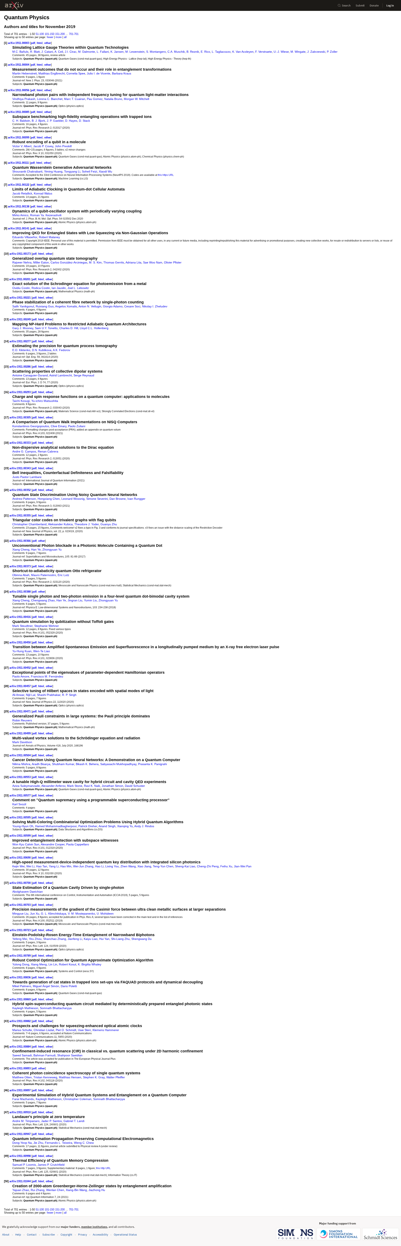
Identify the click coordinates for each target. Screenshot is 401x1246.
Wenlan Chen (55, 1190)
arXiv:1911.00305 (20, 417)
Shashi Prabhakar (48, 694)
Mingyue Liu (20, 913)
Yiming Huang (53, 171)
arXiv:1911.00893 (20, 1068)
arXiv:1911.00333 (20, 442)
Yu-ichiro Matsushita (44, 401)
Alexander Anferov (53, 785)
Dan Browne (117, 498)
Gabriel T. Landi (73, 1121)
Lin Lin (52, 964)
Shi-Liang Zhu (120, 939)
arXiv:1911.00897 (20, 1090)
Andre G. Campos (24, 451)
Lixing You (112, 866)
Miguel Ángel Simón (46, 986)
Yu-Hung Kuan (22, 651)
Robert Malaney (49, 237)
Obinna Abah (20, 575)
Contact (32, 1234)
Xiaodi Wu (105, 171)
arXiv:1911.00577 (20, 795)
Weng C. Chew (84, 1142)
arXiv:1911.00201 (20, 279)
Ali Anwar (18, 694)
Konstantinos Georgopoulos (30, 426)
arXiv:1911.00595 (20, 817)
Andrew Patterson (24, 498)
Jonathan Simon (112, 785)
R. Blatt (35, 51)
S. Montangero (156, 51)
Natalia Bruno (113, 99)
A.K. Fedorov (61, 350)
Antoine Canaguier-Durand (30, 375)
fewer (50, 37)
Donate (374, 5)
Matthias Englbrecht (51, 73)
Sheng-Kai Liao (185, 866)
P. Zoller (332, 51)
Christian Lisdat (44, 1030)
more (59, 37)
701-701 (74, 34)
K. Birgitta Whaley (89, 964)
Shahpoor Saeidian (69, 1055)
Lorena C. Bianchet (49, 99)
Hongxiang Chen (49, 498)
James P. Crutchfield (51, 1164)
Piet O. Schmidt (66, 1030)
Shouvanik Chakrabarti (27, 171)
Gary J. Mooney (22, 328)
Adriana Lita (133, 262)
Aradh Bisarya (41, 764)
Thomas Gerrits (113, 262)
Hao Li (99, 866)
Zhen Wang (128, 866)
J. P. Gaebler (55, 120)
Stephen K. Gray (94, 1077)
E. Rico (205, 51)
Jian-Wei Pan (242, 866)
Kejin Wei (18, 866)
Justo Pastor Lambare (27, 477)
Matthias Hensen (70, 1077)
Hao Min (65, 866)
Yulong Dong (20, 964)
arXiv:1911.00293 (20, 392)
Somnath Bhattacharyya (56, 1008)
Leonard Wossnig (73, 498)
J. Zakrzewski (316, 51)
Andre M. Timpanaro (25, 1121)
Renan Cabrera (48, 451)
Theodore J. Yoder (86, 524)
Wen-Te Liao (41, 651)
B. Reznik (193, 51)
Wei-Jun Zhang (83, 866)
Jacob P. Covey (43, 146)
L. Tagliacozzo (221, 51)
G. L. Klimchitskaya (53, 913)
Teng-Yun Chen (163, 866)
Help (18, 1234)
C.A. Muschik (176, 51)
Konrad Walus (43, 193)
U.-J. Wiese (281, 51)
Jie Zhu (38, 1142)
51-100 (40, 34)
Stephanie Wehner (46, 625)
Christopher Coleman (77, 1099)
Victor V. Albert (22, 146)
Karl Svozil (19, 804)
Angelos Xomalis (66, 306)
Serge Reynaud (84, 375)
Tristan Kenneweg (45, 1077)
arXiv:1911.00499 (20, 733)
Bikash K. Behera (87, 764)
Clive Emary (58, 426)
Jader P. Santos (51, 1121)
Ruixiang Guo (45, 306)
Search (346, 5)
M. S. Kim (95, 262)
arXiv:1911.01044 (20, 1181)
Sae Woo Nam (152, 262)
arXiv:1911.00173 (20, 253)
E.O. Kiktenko (21, 350)
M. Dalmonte (86, 51)
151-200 (60, 34)
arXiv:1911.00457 (20, 686)
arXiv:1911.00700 (20, 882)
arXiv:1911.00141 (19, 228)
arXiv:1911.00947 (20, 1134)
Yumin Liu (90, 600)
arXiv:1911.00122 (19, 184)
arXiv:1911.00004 (19, 64)
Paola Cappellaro (77, 844)
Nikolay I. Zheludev (154, 306)
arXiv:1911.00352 (20, 490)
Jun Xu (34, 913)
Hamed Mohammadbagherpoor (56, 826)
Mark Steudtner (22, 625)
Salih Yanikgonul (23, 306)
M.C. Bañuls (20, 51)
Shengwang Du (141, 939)
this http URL (103, 1168)
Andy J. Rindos (144, 826)
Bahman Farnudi (44, 1055)
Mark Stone (74, 785)
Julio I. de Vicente (98, 73)
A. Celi (59, 51)
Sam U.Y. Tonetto (46, 328)
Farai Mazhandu (23, 1099)
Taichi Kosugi (21, 401)
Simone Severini (97, 498)
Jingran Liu (75, 600)
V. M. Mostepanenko (81, 913)
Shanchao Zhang (54, 939)
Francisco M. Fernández (47, 676)
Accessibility (100, 1234)
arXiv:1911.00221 (20, 297)
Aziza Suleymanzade (26, 785)
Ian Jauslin (59, 288)
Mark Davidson (22, 742)
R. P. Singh (69, 694)
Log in (390, 5)
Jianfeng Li (75, 939)
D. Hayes (71, 120)
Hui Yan (104, 939)
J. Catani (47, 51)
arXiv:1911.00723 (20, 930)
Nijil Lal (30, 694)
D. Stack (84, 120)
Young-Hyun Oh (22, 826)
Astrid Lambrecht (60, 375)
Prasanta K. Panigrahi (152, 764)
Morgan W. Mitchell (136, 99)
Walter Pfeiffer (115, 1077)
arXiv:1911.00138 (19, 206)
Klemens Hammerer (106, 1030)
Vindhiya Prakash (23, 99)
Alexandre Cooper (53, 844)
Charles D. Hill (68, 328)
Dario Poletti (69, 986)
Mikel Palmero (21, 986)
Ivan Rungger (136, 498)
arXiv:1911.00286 (20, 366)
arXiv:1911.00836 (20, 977)
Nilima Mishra (21, 764)
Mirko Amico (20, 215)
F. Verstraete (263, 51)
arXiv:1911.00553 (20, 777)
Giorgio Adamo (113, 306)
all (65, 37)
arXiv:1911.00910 (20, 1112)
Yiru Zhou (35, 939)
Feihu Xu (226, 866)
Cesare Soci (132, 306)
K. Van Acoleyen (243, 51)
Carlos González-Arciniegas (69, 262)
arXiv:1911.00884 (20, 1046)
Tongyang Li (72, 171)
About (5, 1234)
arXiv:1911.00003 (19, 43)
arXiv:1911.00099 (19, 137)
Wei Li (30, 866)
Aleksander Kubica (60, 524)
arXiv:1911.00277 (20, 341)
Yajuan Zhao (20, 1190)
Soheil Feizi (89, 171)
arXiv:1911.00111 (19, 162)
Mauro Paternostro (43, 575)
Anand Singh (107, 826)
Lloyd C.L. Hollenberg (94, 328)
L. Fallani (103, 51)
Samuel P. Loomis (24, 1164)
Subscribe (48, 1234)
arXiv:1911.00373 (20, 566)
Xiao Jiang (144, 866)
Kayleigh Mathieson (25, 1008)
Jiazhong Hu (97, 1190)
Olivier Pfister (172, 262)
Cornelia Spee (75, 73)
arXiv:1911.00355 (20, 515)
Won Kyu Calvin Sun (25, 844)
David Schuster (135, 785)
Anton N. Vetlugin (90, 306)
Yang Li (54, 866)
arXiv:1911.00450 (20, 642)
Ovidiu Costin (21, 288)
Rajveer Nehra (22, 262)
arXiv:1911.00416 (20, 617)
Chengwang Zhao (43, 600)
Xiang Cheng (20, 549)
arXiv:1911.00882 (20, 1021)
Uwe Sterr (84, 1030)
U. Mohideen (105, 913)
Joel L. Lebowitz (78, 288)
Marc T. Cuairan (74, 99)
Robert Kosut (67, 964)
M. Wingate (298, 51)
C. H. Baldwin (21, 120)
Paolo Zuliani (76, 426)
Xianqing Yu (125, 826)
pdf (33, 43)
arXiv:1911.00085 (19, 112)
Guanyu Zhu (108, 524)
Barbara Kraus (121, 73)
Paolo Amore (20, 676)
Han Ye (36, 549)
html (40, 43)
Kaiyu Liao (91, 939)
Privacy (82, 1234)
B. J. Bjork (38, 120)
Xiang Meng (39, 964)
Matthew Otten (22, 1077)
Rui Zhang (37, 1190)
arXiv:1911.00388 (20, 591)
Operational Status (125, 1234)
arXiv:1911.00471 (20, 711)
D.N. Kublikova (41, 350)
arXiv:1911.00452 (20, 667)
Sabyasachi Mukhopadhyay (118, 764)
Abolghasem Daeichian (27, 891)
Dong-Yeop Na (22, 1142)
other (47, 43)
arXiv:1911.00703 (20, 904)
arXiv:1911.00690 (20, 857)
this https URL (166, 175)
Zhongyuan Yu (52, 549)
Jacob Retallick (22, 193)
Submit (360, 5)
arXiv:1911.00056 (19, 90)
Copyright (66, 1234)
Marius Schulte (22, 1030)
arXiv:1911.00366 (20, 540)
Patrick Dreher (87, 826)
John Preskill (63, 146)
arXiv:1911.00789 (20, 955)
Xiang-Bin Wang (76, 1190)
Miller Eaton (41, 262)
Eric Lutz (63, 575)
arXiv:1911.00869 (20, 999)
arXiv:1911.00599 (20, 835)
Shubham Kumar (63, 764)
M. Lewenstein (135, 51)
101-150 (49, 34)
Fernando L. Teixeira (58, 1142)
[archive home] (14, 5)
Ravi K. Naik (92, 785)
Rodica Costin (41, 288)
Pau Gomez (95, 99)
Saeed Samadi (22, 1055)
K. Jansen (117, 51)
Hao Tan (41, 866)
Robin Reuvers (22, 720)
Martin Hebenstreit (24, 73)
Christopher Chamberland (29, 524)
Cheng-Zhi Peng (208, 866)
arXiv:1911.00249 (20, 319)
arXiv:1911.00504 (20, 755)
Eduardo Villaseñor (24, 237)
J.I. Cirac (70, 51)
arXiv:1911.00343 (20, 468)
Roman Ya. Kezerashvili (45, 215)
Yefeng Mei (19, 939)
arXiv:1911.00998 (20, 1156)
